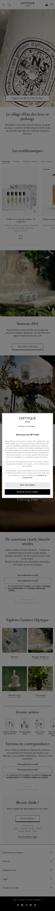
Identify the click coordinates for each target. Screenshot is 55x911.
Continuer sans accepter (26, 426)
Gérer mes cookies (27, 485)
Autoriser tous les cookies (27, 492)
